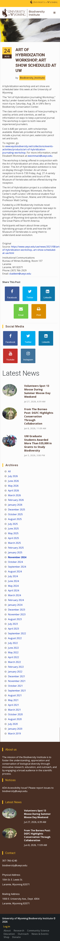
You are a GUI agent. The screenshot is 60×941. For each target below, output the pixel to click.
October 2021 (15, 685)
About (7, 930)
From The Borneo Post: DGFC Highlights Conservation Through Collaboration (38, 416)
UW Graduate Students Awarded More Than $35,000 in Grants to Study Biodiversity (38, 443)
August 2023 (15, 619)
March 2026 (14, 495)
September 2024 (17, 566)
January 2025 (15, 552)
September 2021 (17, 690)
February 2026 (16, 500)
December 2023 (16, 609)
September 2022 (17, 633)
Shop (6, 937)
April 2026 (13, 490)
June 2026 (13, 481)
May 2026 (13, 485)
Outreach (23, 933)
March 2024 (14, 595)
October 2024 (15, 561)
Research (19, 930)
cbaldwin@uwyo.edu (20, 273)
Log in (6, 926)
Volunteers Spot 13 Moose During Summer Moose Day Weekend (37, 391)
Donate (16, 937)
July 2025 (13, 523)
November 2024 (17, 557)
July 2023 (13, 623)
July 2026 (13, 476)
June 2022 (13, 647)
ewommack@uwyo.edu (40, 155)
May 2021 (13, 700)
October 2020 (15, 714)
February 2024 (16, 600)
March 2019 (14, 733)
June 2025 (13, 528)
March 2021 (14, 709)
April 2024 (13, 590)
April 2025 (13, 538)
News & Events (40, 933)
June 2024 (13, 581)
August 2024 (15, 571)
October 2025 (15, 514)
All (9, 471)
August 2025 (15, 519)
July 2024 (13, 576)
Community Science (38, 930)
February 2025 (16, 547)
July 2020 (13, 724)
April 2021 (13, 705)
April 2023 (13, 628)
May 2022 (13, 652)
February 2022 (16, 666)
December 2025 (16, 509)
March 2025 (14, 542)
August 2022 (15, 638)
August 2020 (15, 719)
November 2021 (16, 681)
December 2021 (16, 676)
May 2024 (13, 585)
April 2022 (13, 657)
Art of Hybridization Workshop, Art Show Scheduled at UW (35, 60)
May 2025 (13, 533)
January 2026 (15, 504)
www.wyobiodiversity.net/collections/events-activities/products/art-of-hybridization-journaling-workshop (27, 149)
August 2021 (15, 695)
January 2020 (15, 728)
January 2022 (15, 671)
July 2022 (13, 643)
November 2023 (16, 614)
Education (9, 933)
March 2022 (14, 662)
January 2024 (15, 604)
